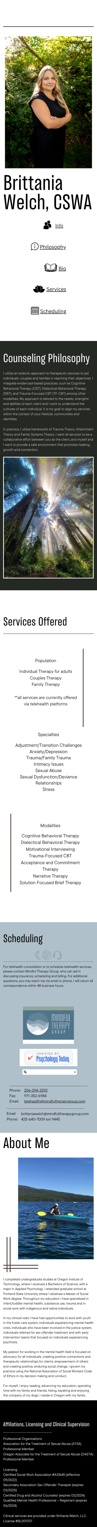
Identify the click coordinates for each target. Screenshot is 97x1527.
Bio (62, 268)
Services (56, 289)
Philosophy (53, 247)
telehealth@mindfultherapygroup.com (54, 1101)
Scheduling (53, 311)
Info (59, 225)
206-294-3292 (36, 1090)
